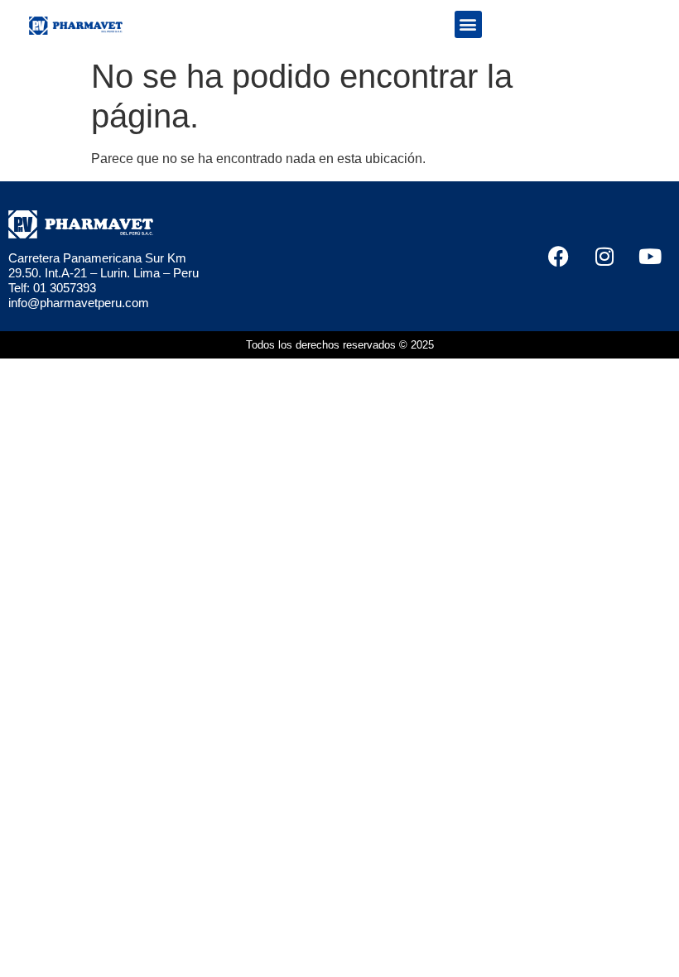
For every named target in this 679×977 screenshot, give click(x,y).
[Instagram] (604, 256)
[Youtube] (650, 256)
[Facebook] (559, 256)
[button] (468, 24)
